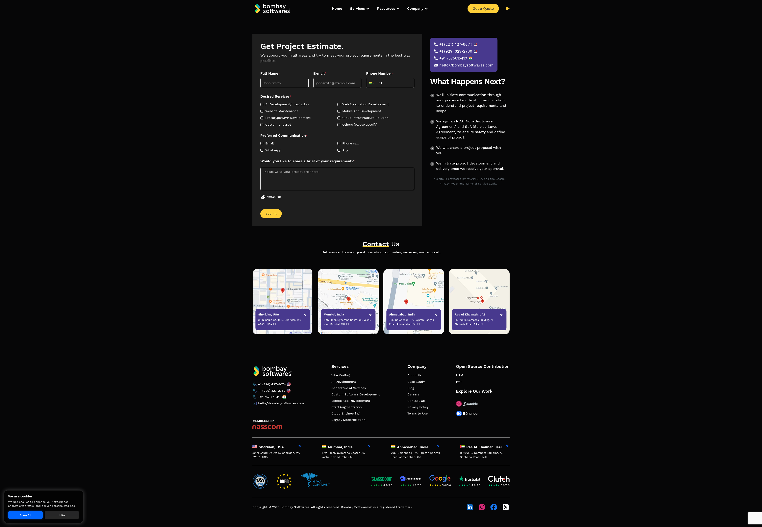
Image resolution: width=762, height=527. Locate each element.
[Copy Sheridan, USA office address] (274, 324)
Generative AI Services (348, 388)
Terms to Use (417, 413)
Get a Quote (483, 9)
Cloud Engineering (345, 413)
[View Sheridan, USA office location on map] (299, 447)
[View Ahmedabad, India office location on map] (437, 447)
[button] (371, 83)
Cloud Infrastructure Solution (365, 118)
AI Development (343, 382)
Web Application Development (365, 104)
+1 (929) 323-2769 (455, 51)
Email (269, 143)
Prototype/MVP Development (288, 118)
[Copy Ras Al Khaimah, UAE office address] (481, 324)
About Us (414, 375)
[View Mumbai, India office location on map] (368, 447)
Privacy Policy (417, 407)
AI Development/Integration (287, 104)
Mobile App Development (361, 111)
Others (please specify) (359, 124)
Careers (413, 394)
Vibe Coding (340, 375)
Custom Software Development (355, 394)
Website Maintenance (281, 111)
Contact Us (416, 401)
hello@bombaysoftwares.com (466, 65)
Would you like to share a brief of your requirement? (308, 161)
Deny (62, 515)
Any (345, 150)
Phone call (350, 143)
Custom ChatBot (278, 124)
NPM (459, 375)
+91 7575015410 (453, 58)
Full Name (270, 73)
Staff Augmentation (346, 407)
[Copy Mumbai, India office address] (347, 324)
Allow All (25, 515)
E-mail (319, 73)
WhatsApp (273, 150)
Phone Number (380, 73)
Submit (271, 213)
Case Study (416, 382)
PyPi (459, 382)
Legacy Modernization (348, 420)
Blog (410, 388)
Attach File (274, 196)
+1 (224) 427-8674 (455, 44)
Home (337, 9)
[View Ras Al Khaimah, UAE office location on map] (507, 447)
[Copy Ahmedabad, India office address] (418, 324)
